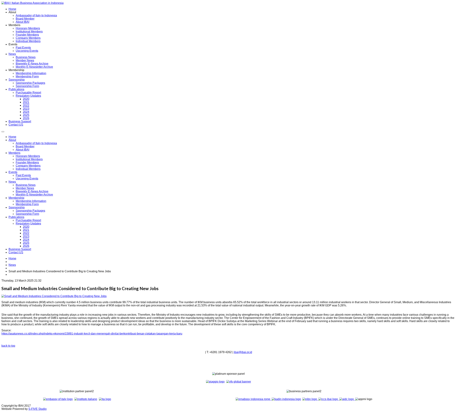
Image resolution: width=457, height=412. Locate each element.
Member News (25, 188)
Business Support (20, 249)
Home (12, 136)
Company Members (28, 165)
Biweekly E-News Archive (32, 191)
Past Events (23, 175)
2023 (26, 236)
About (12, 139)
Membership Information (31, 201)
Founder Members (27, 162)
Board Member (25, 146)
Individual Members (28, 168)
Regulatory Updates (28, 223)
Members (14, 152)
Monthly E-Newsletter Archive (34, 194)
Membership (16, 197)
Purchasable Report (28, 220)
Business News (26, 184)
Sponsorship (17, 207)
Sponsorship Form (27, 213)
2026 (26, 245)
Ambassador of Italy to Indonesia (36, 143)
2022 (26, 233)
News (12, 181)
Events (13, 172)
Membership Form (27, 204)
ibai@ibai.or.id (243, 352)
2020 (26, 226)
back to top (8, 345)
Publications (16, 217)
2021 (26, 229)
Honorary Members (28, 156)
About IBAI (22, 149)
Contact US (16, 252)
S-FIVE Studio (37, 408)
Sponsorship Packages (30, 210)
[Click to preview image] (54, 296)
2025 (26, 242)
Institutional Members (29, 159)
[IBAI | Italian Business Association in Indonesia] (32, 2)
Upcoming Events (27, 178)
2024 (26, 239)
